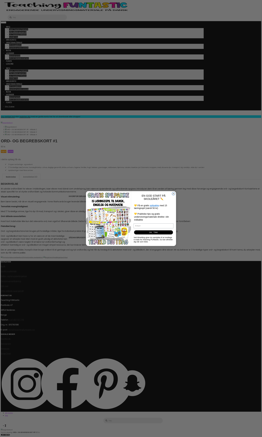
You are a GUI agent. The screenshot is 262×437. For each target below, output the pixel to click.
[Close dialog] (173, 193)
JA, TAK (153, 232)
